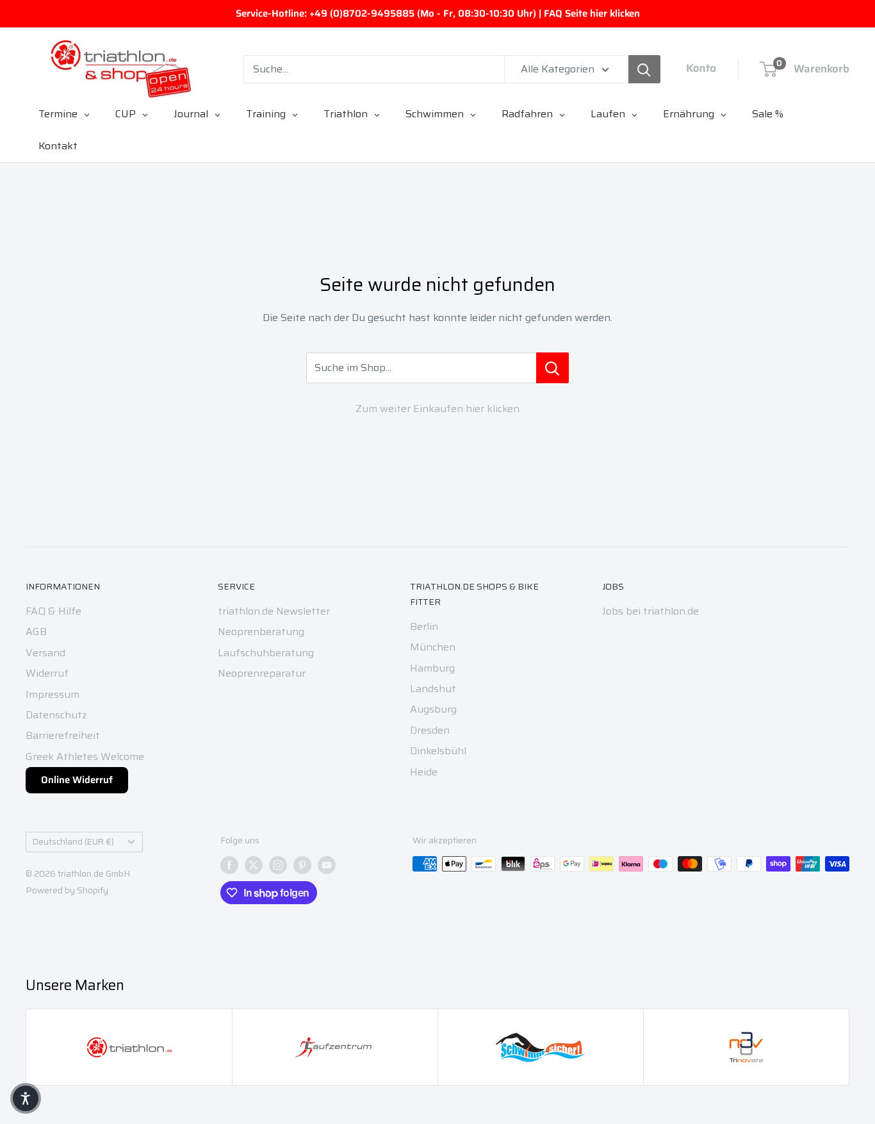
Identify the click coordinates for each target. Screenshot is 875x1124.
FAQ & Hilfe (53, 611)
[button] (25, 1098)
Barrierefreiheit (63, 735)
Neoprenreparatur (262, 673)
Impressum (52, 694)
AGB (36, 632)
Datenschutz (56, 715)
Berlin (424, 626)
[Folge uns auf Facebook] (229, 865)
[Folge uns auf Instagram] (278, 865)
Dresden (430, 730)
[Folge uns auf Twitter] (254, 865)
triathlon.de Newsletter (274, 611)
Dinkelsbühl (438, 751)
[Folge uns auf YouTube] (327, 865)
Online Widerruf (77, 780)
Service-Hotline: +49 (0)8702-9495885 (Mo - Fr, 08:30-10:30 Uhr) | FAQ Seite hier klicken (438, 13)
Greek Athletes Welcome (85, 756)
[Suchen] (644, 69)
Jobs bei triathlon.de (650, 611)
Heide (424, 772)
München (432, 647)
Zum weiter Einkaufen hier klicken (437, 409)
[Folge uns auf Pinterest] (302, 865)
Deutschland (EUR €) (73, 841)
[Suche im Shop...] (552, 367)
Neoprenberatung (261, 632)
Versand (45, 653)
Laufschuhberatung (266, 653)
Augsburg (433, 709)
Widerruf (47, 673)
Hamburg (432, 668)
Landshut (433, 689)
